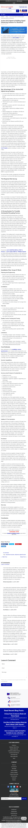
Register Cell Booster (14, 748)
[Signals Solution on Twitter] (14, 786)
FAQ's (14, 758)
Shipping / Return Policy (14, 747)
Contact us (14, 745)
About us (14, 764)
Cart (26, 14)
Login (14, 2)
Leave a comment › (5, 564)
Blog (7, 16)
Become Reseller (14, 793)
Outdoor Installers (14, 772)
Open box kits (14, 815)
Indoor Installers (14, 770)
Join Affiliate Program (14, 794)
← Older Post (4, 557)
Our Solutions (14, 766)
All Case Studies (14, 776)
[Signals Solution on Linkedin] (11, 786)
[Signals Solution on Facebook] (8, 786)
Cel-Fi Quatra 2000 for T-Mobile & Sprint (16, 251)
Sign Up (24, 798)
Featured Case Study (14, 774)
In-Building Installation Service (14, 750)
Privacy (14, 823)
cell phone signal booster (20, 554)
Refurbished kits (14, 813)
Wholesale (14, 768)
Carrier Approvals (14, 754)
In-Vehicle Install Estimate (14, 752)
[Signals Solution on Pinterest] (17, 786)
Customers (14, 777)
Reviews (14, 779)
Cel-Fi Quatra (16, 37)
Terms (17, 823)
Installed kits (13, 809)
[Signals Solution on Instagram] (20, 786)
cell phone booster (10, 554)
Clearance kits (14, 811)
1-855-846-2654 (23, 7)
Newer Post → (23, 557)
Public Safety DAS (14, 756)
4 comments (6, 552)
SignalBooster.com (8, 823)
